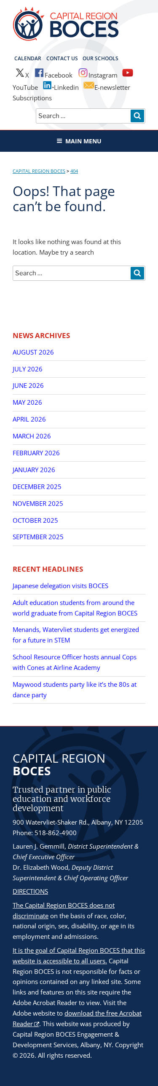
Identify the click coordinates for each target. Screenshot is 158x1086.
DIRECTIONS (30, 891)
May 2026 (27, 402)
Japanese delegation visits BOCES (60, 585)
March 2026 (32, 436)
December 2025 (37, 486)
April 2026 (29, 419)
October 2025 (35, 520)
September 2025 (38, 536)
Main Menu (83, 141)
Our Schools (100, 58)
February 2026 (36, 453)
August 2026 (33, 352)
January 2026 (34, 469)
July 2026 (28, 369)
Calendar (27, 58)
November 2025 (38, 503)
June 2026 (28, 385)
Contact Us (62, 58)
